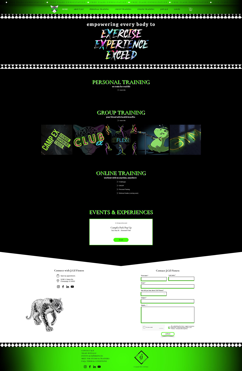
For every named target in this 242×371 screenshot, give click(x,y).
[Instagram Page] (58, 286)
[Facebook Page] (63, 286)
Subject (143, 297)
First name (144, 275)
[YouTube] (72, 286)
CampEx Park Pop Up (121, 227)
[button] (121, 2)
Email (143, 283)
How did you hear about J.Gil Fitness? (152, 290)
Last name (172, 275)
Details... (143, 305)
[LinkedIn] (67, 286)
